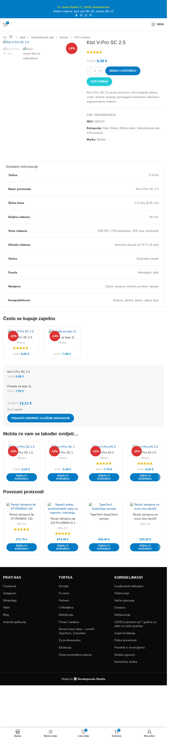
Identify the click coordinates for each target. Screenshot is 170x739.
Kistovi (64, 37)
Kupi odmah (99, 81)
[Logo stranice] (83, 24)
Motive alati (127, 128)
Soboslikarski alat (42, 37)
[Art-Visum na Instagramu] (81, 15)
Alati (22, 37)
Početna (8, 37)
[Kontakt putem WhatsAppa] (85, 15)
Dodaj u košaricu (122, 70)
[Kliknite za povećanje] (11, 89)
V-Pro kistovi (82, 37)
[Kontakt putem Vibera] (90, 15)
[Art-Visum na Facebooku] (76, 15)
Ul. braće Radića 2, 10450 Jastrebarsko (83, 7)
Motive (101, 139)
